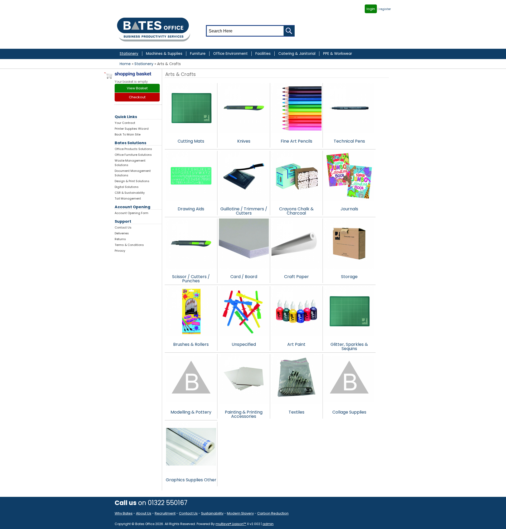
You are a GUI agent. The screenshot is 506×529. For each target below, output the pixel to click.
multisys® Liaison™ (231, 523)
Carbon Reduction (273, 513)
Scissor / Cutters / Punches (191, 278)
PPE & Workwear (337, 53)
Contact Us (123, 227)
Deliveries (122, 233)
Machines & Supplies (164, 53)
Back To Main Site (127, 134)
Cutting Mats (191, 141)
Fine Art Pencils (296, 141)
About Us (143, 513)
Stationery (129, 53)
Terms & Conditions (129, 245)
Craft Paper (296, 277)
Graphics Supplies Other (191, 480)
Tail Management (128, 198)
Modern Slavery (240, 513)
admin (268, 523)
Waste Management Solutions (130, 162)
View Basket (137, 88)
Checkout (137, 97)
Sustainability (212, 513)
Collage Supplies (349, 412)
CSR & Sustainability (130, 193)
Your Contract (125, 123)
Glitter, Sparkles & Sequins (349, 346)
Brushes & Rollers (191, 344)
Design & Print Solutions (132, 181)
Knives (243, 141)
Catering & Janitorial (296, 53)
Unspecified (244, 344)
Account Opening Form (131, 213)
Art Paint (296, 344)
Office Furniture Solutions (133, 155)
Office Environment (230, 53)
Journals (349, 209)
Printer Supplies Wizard (132, 129)
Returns (120, 239)
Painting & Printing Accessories (243, 414)
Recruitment (165, 513)
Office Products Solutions (133, 149)
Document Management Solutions (133, 173)
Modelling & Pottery (191, 412)
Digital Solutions (127, 187)
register (385, 9)
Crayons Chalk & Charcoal (296, 210)
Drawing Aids (191, 209)
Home (125, 63)
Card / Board (243, 277)
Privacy (120, 251)
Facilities (263, 53)
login (371, 8)
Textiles (296, 412)
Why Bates (124, 513)
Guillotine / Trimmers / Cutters (243, 210)
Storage (349, 277)
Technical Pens (349, 141)
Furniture (198, 53)
